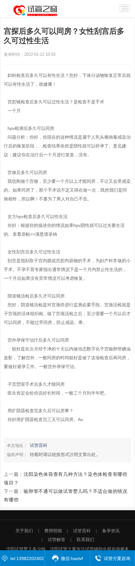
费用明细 (53, 530)
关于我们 (24, 530)
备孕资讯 (111, 530)
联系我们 (85, 539)
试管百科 (38, 445)
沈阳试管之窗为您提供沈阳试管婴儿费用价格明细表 (40, 9)
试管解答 (56, 539)
